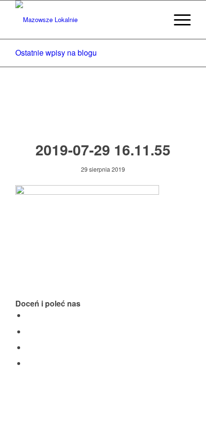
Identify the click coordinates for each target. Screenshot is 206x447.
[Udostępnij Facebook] (29, 315)
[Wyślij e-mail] (29, 363)
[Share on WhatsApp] (29, 347)
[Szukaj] (155, 19)
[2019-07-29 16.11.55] (103, 113)
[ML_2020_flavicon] (85, 19)
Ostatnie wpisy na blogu (56, 52)
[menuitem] (155, 19)
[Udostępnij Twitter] (29, 331)
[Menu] (177, 19)
